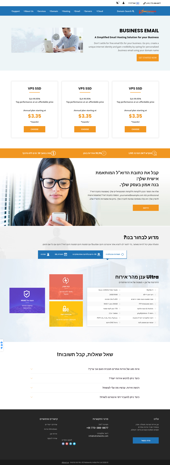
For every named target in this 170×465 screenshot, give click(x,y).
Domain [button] (54, 11)
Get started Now (148, 57)
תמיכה (43, 254)
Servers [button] (88, 11)
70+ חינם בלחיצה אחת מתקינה (85, 254)
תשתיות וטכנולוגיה (113, 254)
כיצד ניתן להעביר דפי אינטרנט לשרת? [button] (119, 397)
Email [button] (77, 11)
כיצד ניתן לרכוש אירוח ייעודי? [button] (124, 378)
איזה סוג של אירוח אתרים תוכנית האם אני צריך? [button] (113, 369)
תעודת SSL (59, 254)
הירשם (146, 208)
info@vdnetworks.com (98, 436)
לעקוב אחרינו (67, 440)
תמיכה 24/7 (103, 424)
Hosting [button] (66, 11)
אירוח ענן (53, 433)
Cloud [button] (100, 11)
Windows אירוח (50, 429)
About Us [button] (29, 11)
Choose (135, 129)
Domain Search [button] (124, 11)
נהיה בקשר (145, 440)
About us (65, 462)
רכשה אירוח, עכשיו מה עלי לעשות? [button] (120, 387)
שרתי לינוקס (52, 438)
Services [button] (42, 11)
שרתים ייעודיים (51, 424)
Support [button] (16, 11)
